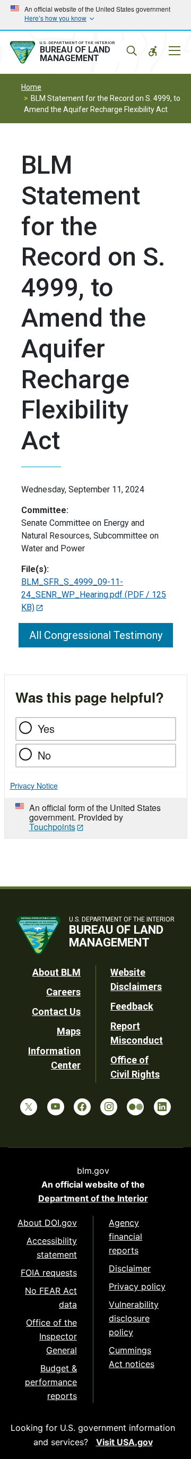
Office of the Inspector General (51, 1336)
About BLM (56, 972)
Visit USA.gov (124, 1442)
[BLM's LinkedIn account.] (162, 1106)
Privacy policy (137, 1286)
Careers (63, 991)
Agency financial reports (125, 1236)
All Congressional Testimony (95, 635)
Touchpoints (52, 827)
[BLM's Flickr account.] (135, 1106)
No (44, 755)
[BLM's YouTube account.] (55, 1106)
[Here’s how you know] (95, 15)
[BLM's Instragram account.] (108, 1106)
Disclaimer (130, 1268)
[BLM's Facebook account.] (82, 1106)
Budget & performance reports (51, 1382)
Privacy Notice (34, 785)
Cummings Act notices (131, 1357)
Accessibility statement (52, 1247)
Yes (46, 728)
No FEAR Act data (51, 1297)
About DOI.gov (47, 1222)
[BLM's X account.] (28, 1106)
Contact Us (56, 1011)
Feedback (131, 1006)
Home (31, 87)
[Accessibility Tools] (152, 51)
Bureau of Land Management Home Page (72, 52)
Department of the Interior (93, 1198)
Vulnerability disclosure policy (134, 1318)
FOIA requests (49, 1272)
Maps (69, 1031)
